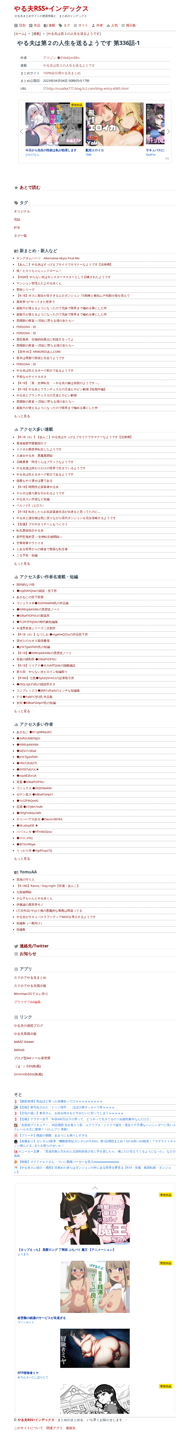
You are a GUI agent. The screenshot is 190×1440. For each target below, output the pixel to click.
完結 (17, 219)
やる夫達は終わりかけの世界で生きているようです (51, 468)
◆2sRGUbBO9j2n (28, 738)
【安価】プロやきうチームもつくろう (42, 524)
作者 (99, 25)
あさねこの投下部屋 (30, 597)
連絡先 (71, 1428)
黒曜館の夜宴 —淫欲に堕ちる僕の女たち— (45, 321)
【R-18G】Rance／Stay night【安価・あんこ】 (48, 886)
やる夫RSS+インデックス (51, 8)
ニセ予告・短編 (27, 555)
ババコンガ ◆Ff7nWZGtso (34, 832)
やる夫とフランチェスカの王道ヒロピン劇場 (46, 395)
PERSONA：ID (26, 327)
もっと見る (22, 416)
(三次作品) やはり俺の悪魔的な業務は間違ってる (49, 911)
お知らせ (28, 953)
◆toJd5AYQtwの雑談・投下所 (36, 591)
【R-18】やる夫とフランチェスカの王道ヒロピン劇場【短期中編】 (61, 389)
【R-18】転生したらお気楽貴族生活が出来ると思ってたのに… (58, 512)
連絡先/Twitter (34, 946)
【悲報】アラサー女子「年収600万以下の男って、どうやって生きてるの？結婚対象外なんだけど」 (85, 1119)
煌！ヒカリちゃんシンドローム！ (39, 271)
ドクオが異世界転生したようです (39, 449)
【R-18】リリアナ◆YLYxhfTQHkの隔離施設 (46, 665)
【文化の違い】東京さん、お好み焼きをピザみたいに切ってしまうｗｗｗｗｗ (71, 1113)
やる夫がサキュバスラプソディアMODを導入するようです (56, 917)
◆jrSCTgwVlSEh (27, 757)
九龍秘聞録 (24, 892)
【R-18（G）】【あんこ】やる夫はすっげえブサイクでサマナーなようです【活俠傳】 (74, 437)
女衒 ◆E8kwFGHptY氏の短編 (36, 703)
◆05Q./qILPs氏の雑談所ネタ (35, 684)
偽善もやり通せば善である (34, 481)
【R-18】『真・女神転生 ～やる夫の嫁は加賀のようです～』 (58, 383)
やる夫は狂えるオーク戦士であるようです (45, 370)
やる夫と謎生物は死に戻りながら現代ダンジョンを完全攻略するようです (66, 518)
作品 (36, 25)
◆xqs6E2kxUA (26, 776)
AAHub (19, 1050)
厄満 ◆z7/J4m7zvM (29, 807)
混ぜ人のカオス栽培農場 (33, 641)
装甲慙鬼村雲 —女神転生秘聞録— (39, 537)
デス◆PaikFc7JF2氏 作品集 (34, 697)
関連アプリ (54, 1428)
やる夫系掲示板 (25, 1033)
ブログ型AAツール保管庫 (32, 1058)
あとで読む (30, 187)
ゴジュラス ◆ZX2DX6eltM (33, 788)
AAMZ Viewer (24, 1041)
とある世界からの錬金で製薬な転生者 (42, 549)
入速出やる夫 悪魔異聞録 (34, 456)
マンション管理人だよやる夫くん (39, 283)
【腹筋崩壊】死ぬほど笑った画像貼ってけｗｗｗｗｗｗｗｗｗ (60, 1101)
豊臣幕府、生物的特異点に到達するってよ (45, 339)
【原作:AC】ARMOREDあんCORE (38, 352)
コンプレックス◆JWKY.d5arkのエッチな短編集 (48, 691)
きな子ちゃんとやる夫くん (34, 898)
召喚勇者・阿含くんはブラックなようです (45, 462)
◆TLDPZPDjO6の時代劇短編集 (37, 622)
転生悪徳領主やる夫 (30, 530)
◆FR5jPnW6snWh (28, 813)
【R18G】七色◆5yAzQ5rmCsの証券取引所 (45, 678)
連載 (51, 25)
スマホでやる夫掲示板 (30, 985)
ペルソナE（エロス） (30, 505)
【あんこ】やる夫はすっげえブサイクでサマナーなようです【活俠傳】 (64, 264)
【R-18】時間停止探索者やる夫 (37, 487)
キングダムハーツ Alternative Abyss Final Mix (48, 258)
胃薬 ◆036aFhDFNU (30, 782)
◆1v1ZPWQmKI (27, 801)
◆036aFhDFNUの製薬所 (33, 616)
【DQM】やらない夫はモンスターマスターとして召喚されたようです (63, 277)
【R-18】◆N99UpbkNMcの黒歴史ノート (44, 653)
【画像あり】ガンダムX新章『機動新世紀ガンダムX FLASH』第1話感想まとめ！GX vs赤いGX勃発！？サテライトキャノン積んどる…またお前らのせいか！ (95, 1143)
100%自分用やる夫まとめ (62, 73)
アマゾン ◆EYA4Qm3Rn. (61, 57)
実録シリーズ (25, 290)
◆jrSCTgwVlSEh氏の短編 (33, 647)
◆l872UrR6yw (25, 844)
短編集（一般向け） (30, 923)
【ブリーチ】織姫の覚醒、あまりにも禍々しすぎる (53, 1135)
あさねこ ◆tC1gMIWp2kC (34, 732)
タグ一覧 (20, 235)
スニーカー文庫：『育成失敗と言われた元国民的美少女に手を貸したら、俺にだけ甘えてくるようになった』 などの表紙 (95, 1153)
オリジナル (22, 211)
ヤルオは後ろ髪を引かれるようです (40, 493)
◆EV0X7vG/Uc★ (27, 769)
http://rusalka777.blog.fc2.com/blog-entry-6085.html (88, 88)
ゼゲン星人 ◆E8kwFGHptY (34, 794)
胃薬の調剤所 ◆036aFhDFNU (36, 659)
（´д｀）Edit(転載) (27, 1066)
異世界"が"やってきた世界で (35, 302)
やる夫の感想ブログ (28, 1025)
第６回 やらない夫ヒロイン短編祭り (42, 672)
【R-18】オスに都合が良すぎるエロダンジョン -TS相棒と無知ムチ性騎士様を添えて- (73, 296)
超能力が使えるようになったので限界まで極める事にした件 (57, 408)
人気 (114, 25)
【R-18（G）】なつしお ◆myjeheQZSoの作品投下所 (52, 634)
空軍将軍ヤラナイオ (30, 543)
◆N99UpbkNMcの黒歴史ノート (38, 609)
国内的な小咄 (25, 585)
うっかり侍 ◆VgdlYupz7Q (34, 851)
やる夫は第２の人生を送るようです (69, 65)
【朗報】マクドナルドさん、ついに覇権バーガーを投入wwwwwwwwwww (68, 1162)
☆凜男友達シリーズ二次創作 (36, 628)
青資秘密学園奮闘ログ (31, 443)
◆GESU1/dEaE (26, 751)
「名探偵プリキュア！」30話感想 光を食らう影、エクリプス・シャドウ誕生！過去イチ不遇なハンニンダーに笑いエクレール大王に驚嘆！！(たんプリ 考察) (95, 1127)
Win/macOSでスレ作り (31, 993)
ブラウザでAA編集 (27, 1002)
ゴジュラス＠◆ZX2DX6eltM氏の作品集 (42, 603)
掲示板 (130, 25)
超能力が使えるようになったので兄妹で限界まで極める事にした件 (61, 308)
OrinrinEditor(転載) (28, 1074)
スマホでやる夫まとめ (30, 977)
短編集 (20, 929)
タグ (66, 25)
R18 (17, 227)
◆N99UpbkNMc (27, 745)
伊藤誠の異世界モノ (30, 905)
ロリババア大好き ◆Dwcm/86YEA (39, 819)
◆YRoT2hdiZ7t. (27, 763)
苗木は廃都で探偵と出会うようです (40, 358)
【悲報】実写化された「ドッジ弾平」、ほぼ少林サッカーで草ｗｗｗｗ (66, 1107)
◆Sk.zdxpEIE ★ (27, 825)
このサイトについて (28, 1428)
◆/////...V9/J (24, 838)
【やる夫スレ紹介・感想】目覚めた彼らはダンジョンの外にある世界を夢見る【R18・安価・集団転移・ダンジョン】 (92, 1170)
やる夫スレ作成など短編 (33, 499)
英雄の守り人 (25, 880)
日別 (21, 25)
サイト (82, 25)
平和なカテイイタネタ (31, 377)
